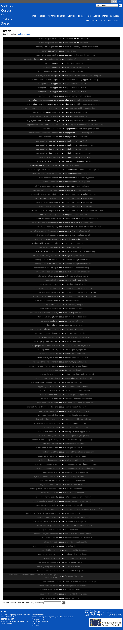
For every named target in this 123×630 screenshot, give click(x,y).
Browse (71, 15)
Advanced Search (56, 15)
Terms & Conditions (23, 615)
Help (88, 15)
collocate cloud (24, 34)
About (96, 15)
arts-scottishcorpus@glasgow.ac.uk (15, 621)
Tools (80, 15)
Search (41, 15)
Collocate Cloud (91, 20)
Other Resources (110, 15)
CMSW (114, 1)
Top (4, 611)
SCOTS (120, 1)
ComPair (103, 20)
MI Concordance (113, 20)
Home (33, 15)
